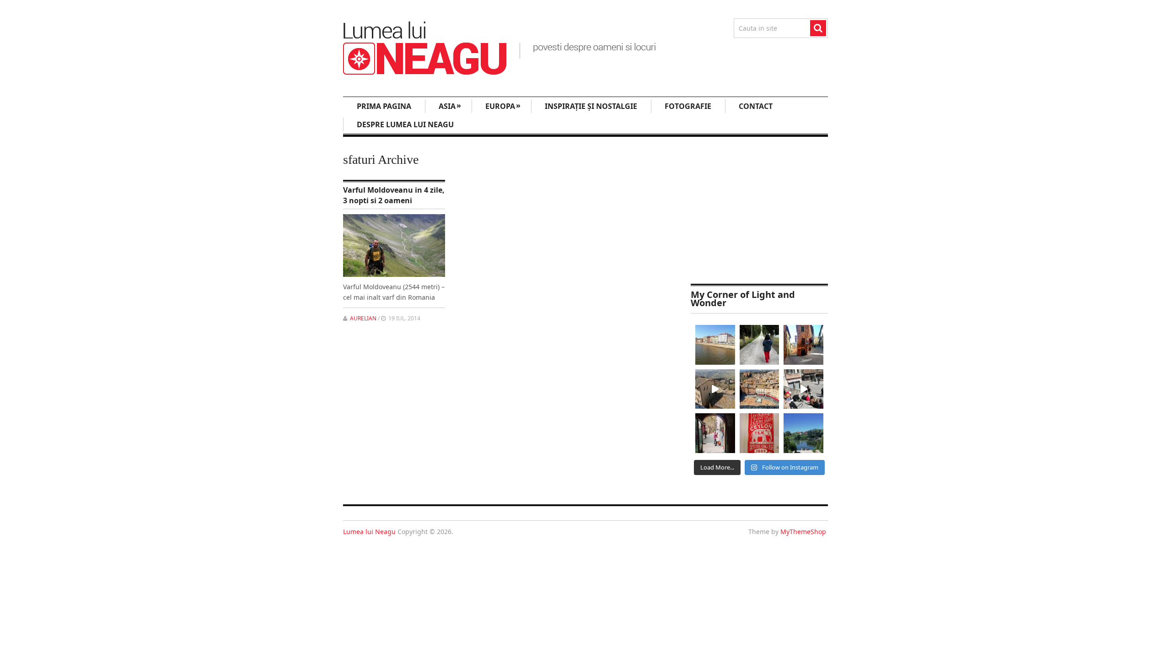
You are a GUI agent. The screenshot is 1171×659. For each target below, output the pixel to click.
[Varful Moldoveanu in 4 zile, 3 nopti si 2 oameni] (394, 245)
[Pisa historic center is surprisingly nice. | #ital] (715, 345)
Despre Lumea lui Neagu (405, 124)
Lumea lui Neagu (369, 531)
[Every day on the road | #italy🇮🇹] (759, 345)
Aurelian (363, 318)
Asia (450, 105)
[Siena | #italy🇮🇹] (759, 389)
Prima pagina (384, 106)
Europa (503, 105)
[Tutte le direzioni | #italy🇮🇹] (803, 345)
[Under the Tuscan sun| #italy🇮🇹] (803, 389)
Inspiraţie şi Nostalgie (591, 106)
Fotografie (688, 106)
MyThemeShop (803, 531)
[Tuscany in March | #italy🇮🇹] (715, 389)
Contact (756, 106)
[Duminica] (803, 433)
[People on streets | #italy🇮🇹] (715, 433)
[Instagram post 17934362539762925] (759, 433)
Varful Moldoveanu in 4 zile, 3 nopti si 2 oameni (394, 195)
